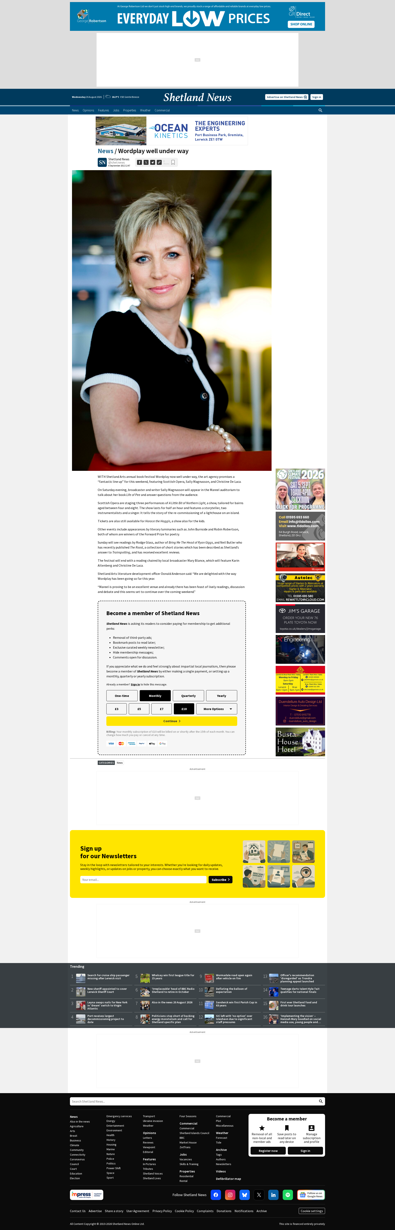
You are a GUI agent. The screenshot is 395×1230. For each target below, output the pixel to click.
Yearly (221, 696)
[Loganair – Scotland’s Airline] (300, 557)
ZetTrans (185, 1147)
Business (75, 1140)
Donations (224, 1211)
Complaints (205, 1211)
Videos (221, 1171)
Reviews (148, 1142)
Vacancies (186, 1159)
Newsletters (223, 1164)
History (111, 1140)
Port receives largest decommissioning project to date (105, 1019)
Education (76, 1173)
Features (149, 1159)
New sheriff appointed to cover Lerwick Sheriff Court (107, 990)
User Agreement (137, 1211)
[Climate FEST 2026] (300, 470)
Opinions (149, 1133)
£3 (116, 709)
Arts (72, 1131)
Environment (114, 1130)
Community (77, 1150)
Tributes (148, 1169)
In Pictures (149, 1164)
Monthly (155, 696)
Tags (219, 1154)
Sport (110, 1177)
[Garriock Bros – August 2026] (300, 680)
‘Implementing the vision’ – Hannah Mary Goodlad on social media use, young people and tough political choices (300, 1020)
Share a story (114, 1211)
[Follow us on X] (259, 1195)
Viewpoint (149, 1147)
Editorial (148, 1152)
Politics (111, 1163)
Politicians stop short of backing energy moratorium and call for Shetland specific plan (173, 1019)
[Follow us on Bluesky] (244, 1195)
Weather (148, 1125)
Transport (149, 1116)
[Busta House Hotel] (300, 742)
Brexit (73, 1136)
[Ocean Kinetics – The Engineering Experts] (172, 131)
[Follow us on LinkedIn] (273, 1195)
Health (110, 1135)
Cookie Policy (184, 1211)
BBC (182, 1138)
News (105, 151)
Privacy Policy (162, 1211)
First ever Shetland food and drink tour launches (298, 1003)
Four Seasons (188, 1116)
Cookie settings (312, 1211)
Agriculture (77, 1126)
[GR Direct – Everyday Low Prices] (197, 16)
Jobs (183, 1154)
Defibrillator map (228, 1179)
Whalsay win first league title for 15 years (173, 976)
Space (110, 1173)
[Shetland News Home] (197, 104)
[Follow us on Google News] (311, 1195)
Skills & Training (189, 1164)
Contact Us (78, 1211)
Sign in (316, 97)
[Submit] (320, 1101)
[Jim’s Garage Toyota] (300, 618)
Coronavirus (77, 1159)
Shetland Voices (153, 1173)
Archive (221, 1150)
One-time (122, 696)
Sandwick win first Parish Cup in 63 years (236, 1003)
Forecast (221, 1138)
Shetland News (118, 159)
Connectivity (77, 1154)
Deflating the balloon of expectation (231, 990)
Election (75, 1178)
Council (74, 1164)
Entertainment (115, 1125)
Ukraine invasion (153, 1121)
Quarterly (188, 696)
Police (110, 1159)
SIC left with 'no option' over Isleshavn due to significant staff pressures (234, 1019)
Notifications (244, 1211)
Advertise (95, 1211)
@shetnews (116, 162)
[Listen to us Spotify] (288, 1195)
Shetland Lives (152, 1178)
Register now (268, 1151)
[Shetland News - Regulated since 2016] (86, 1195)
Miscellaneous (225, 1125)
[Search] (320, 110)
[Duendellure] (300, 711)
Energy (111, 1121)
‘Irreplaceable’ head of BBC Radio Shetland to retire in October (173, 990)
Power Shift (114, 1168)
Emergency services (119, 1116)
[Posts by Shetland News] (102, 162)
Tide (218, 1142)
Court (73, 1169)
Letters (147, 1138)
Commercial (188, 1123)
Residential (186, 1176)
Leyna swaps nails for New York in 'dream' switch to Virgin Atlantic (107, 1005)
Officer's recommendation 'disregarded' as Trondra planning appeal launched (297, 978)
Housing (111, 1144)
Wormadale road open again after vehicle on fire (234, 976)
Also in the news (80, 1121)
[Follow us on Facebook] (216, 1195)
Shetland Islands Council (194, 1133)
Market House (188, 1142)
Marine (111, 1149)
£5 (139, 709)
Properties (187, 1171)
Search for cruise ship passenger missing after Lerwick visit (108, 976)
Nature (111, 1154)
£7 (161, 709)
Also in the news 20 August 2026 (172, 1002)
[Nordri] (300, 649)
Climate (74, 1145)
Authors (221, 1159)
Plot (218, 1121)
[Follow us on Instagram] (230, 1195)
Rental (183, 1181)
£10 (184, 709)
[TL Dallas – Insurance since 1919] (300, 526)
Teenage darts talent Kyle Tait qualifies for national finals (299, 990)
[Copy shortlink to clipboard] (159, 162)
